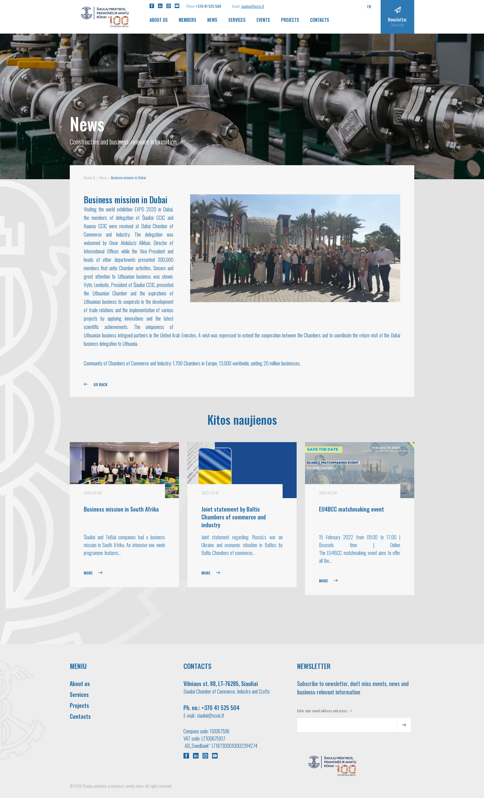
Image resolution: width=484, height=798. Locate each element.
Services (237, 20)
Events (263, 20)
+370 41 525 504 (208, 6)
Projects (290, 20)
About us (159, 20)
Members (187, 20)
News (212, 20)
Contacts (319, 20)
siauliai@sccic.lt (252, 6)
